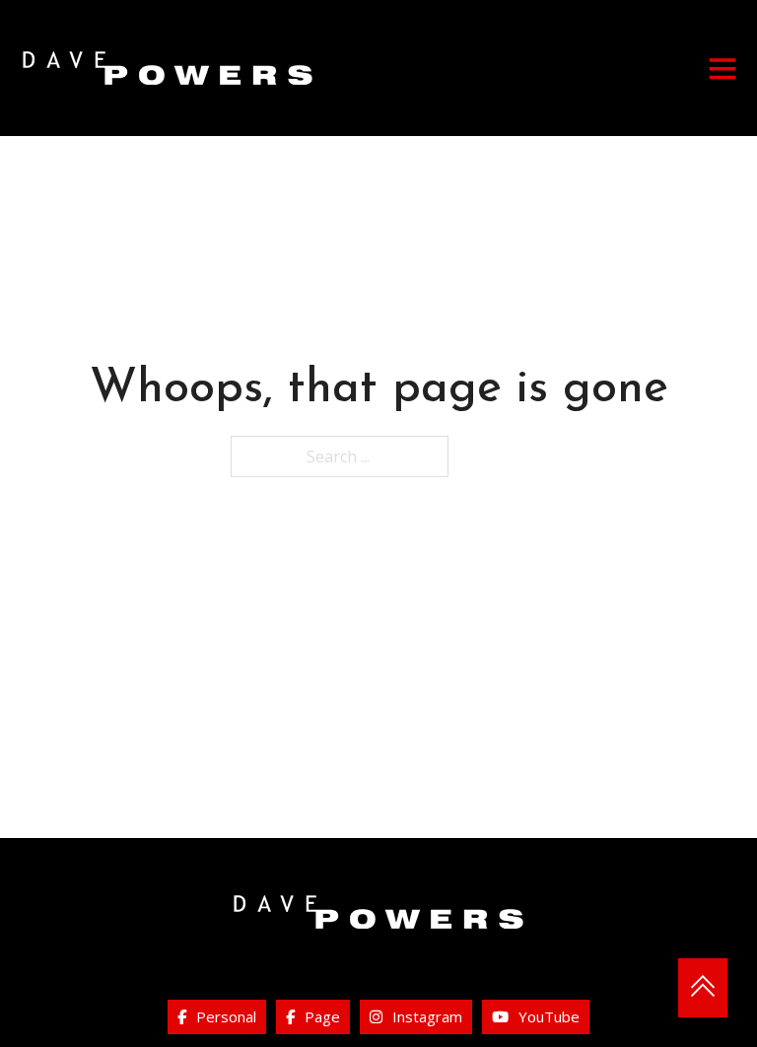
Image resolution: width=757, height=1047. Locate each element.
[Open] (722, 68)
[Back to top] (702, 987)
